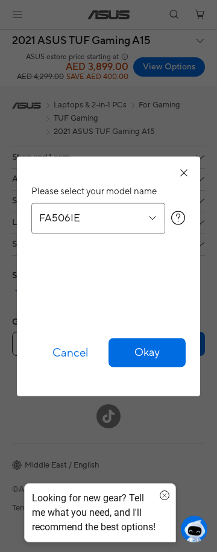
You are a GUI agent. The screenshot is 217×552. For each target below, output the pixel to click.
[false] (147, 352)
